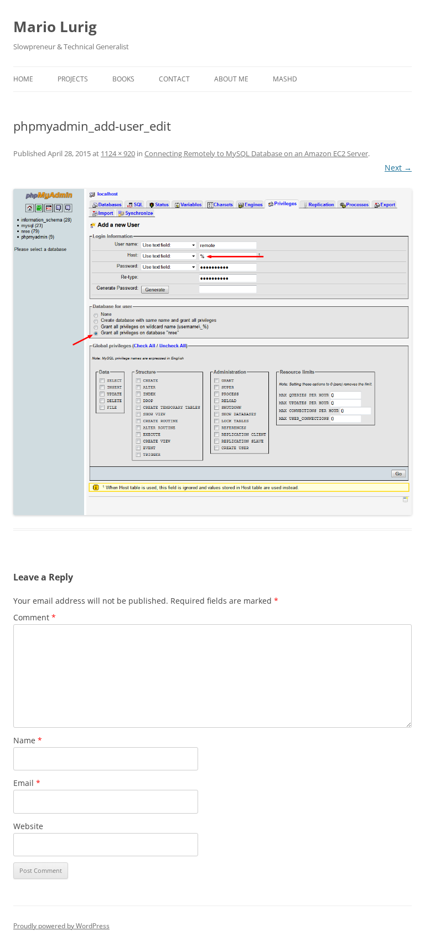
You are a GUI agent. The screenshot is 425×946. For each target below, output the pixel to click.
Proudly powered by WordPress (61, 925)
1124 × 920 (118, 153)
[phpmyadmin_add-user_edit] (212, 352)
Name (27, 740)
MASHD (285, 79)
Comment (34, 617)
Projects (73, 79)
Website (28, 826)
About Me (231, 79)
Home (23, 79)
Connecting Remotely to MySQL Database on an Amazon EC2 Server (256, 153)
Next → (398, 167)
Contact (174, 79)
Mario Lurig (55, 27)
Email (26, 783)
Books (123, 79)
